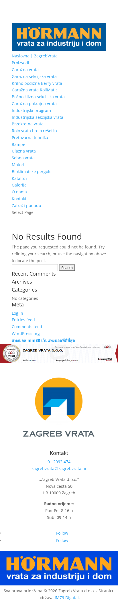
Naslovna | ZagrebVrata (35, 56)
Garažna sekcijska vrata (34, 76)
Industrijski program (31, 110)
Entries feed (23, 319)
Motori (18, 164)
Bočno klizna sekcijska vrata (38, 96)
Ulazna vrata (24, 151)
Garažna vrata (25, 69)
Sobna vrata (23, 157)
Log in (17, 313)
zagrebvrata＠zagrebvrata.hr (59, 468)
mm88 (33, 340)
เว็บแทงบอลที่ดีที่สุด (58, 340)
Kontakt (19, 198)
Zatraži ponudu (26, 205)
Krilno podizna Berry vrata (37, 83)
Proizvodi (20, 62)
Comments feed (27, 326)
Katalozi (19, 178)
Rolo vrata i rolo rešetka (34, 130)
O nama (19, 191)
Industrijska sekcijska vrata (37, 117)
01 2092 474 (59, 461)
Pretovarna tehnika (30, 137)
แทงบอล (19, 340)
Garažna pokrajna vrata (34, 103)
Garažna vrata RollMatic (35, 90)
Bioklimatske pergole (32, 171)
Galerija (19, 185)
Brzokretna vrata (28, 124)
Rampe (18, 144)
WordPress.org (26, 333)
